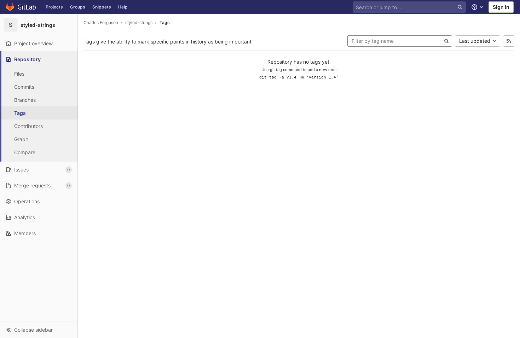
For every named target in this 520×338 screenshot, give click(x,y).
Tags (165, 22)
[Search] (446, 41)
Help (123, 7)
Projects (54, 7)
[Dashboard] (21, 7)
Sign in (501, 7)
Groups (77, 7)
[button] (38, 329)
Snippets (101, 7)
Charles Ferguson (100, 22)
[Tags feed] (508, 41)
